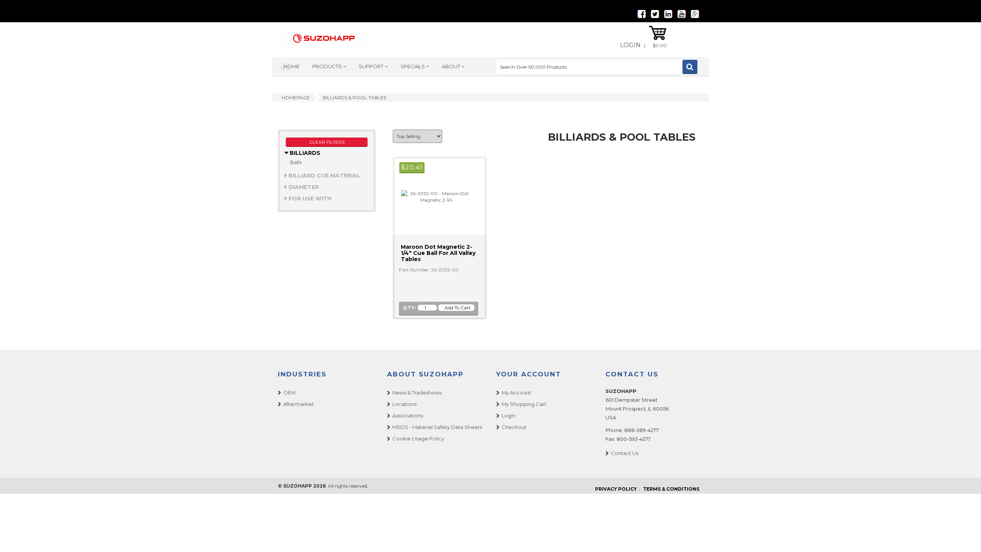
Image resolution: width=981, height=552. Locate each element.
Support (372, 66)
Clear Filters (326, 142)
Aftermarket (298, 404)
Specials (413, 66)
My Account (516, 392)
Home (292, 66)
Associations (407, 415)
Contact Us (624, 453)
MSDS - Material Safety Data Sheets (437, 427)
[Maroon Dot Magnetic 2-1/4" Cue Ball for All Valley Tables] (433, 196)
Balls (296, 162)
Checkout (514, 427)
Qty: (409, 307)
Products (327, 66)
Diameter (303, 187)
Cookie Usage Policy (418, 438)
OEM (289, 392)
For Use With (309, 198)
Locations (404, 404)
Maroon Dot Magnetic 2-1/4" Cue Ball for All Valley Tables (438, 253)
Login (630, 45)
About (451, 66)
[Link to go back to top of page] (965, 536)
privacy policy (616, 489)
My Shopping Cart (524, 404)
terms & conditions (671, 489)
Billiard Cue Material (323, 175)
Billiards (304, 153)
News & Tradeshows (416, 392)
